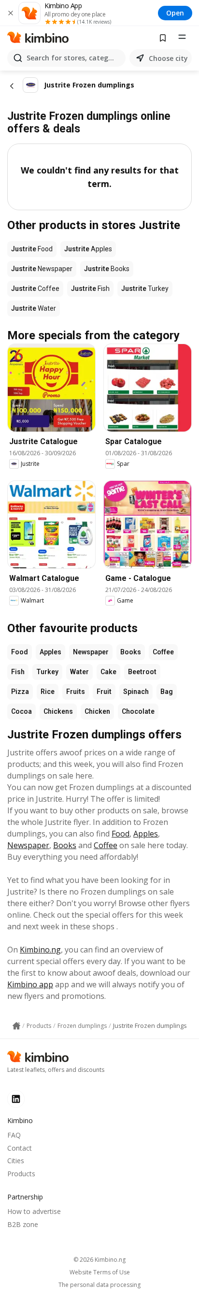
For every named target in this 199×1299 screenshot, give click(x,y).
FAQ (14, 1135)
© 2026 (99, 1260)
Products (21, 1173)
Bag (166, 691)
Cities (15, 1160)
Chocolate (138, 711)
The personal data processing (99, 1285)
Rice (48, 691)
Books (130, 652)
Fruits (75, 691)
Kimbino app (30, 984)
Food (19, 652)
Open (175, 12)
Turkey (47, 672)
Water (79, 672)
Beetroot (142, 672)
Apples (50, 652)
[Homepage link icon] (16, 1026)
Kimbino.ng (40, 949)
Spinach (136, 691)
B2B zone (22, 1224)
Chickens (58, 711)
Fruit (104, 691)
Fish (18, 672)
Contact (19, 1148)
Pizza (20, 691)
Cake (108, 672)
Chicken (97, 711)
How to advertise (34, 1211)
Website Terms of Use (100, 1272)
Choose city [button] (168, 58)
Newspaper (91, 652)
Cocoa (21, 711)
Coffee (163, 652)
